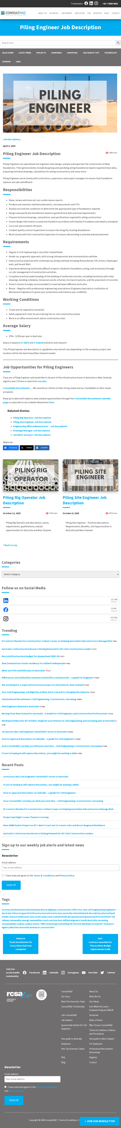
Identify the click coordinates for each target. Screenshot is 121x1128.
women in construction (42, 927)
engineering (98, 909)
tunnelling (63, 924)
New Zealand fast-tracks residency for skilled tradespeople (36, 663)
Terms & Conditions (44, 875)
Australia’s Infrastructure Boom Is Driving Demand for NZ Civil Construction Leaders (49, 649)
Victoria (77, 924)
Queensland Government (97, 916)
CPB (74, 909)
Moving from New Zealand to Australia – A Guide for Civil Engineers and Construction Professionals (57, 713)
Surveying (72, 52)
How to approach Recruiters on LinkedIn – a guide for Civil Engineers (41, 739)
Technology (110, 52)
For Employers (95, 1043)
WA (83, 924)
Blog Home (7, 52)
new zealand (55, 916)
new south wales (39, 916)
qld (69, 916)
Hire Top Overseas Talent (73, 1048)
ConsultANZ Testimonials (73, 1006)
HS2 (29, 913)
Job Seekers (66, 13)
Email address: (9, 862)
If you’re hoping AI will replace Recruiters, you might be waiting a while (42, 753)
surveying (103, 920)
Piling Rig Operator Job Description (32, 417)
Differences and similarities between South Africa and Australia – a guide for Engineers (50, 677)
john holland (108, 913)
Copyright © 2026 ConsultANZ (43, 1120)
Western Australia (19, 927)
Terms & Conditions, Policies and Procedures (102, 1032)
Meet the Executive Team (73, 1001)
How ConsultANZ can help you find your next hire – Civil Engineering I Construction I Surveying (54, 746)
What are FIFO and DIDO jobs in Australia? (26, 670)
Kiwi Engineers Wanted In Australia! (23, 706)
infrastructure (38, 913)
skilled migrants (71, 920)
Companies (56, 52)
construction (64, 909)
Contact (116, 13)
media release (9, 916)
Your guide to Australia (71, 1038)
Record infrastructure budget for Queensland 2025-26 (33, 656)
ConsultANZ (67, 991)
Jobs (18, 61)
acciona (6, 909)
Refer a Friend (95, 1020)
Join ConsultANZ (69, 1015)
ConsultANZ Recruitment (16, 388)
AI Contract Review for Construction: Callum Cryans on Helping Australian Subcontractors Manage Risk (59, 641)
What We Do (95, 996)
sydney (20, 924)
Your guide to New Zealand (101, 1038)
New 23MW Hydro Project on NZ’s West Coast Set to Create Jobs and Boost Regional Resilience (54, 825)
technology (51, 924)
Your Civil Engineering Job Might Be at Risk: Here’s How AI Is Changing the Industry (48, 692)
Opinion (6, 61)
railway (6, 920)
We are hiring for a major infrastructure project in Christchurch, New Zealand (45, 685)
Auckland (16, 909)
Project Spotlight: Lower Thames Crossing (26, 817)
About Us (42, 13)
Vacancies (53, 13)
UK (71, 924)
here (21, 381)
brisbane (35, 909)
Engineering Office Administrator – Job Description (40, 426)
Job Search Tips (91, 52)
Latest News (25, 52)
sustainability (9, 924)
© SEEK (25, 342)
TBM (42, 924)
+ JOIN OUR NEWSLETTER (100, 1121)
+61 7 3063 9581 (110, 3)
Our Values (94, 1001)
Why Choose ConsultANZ (101, 1025)
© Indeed (38, 342)
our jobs (42, 381)
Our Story (65, 996)
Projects (41, 52)
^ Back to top (10, 545)
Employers (80, 13)
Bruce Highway (49, 909)
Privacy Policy (66, 875)
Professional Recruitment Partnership (101, 1050)
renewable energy (19, 920)
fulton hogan (19, 913)
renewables (36, 920)
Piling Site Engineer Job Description (32, 422)
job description (11, 139)
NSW (64, 916)
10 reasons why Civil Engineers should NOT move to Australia (37, 731)
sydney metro (32, 924)
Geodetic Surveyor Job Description (32, 435)
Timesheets (77, 3)
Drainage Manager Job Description (31, 430)
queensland (77, 916)
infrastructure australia (59, 913)
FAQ (89, 13)
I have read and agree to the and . (40, 875)
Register (98, 13)
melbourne (23, 916)
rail (113, 916)
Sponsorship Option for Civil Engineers (74, 1027)
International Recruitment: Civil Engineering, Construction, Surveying (42, 699)
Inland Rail (78, 913)
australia (26, 909)
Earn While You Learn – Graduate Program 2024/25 (101, 1008)
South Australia (88, 920)
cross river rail (84, 909)
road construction (52, 920)
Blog (106, 13)
